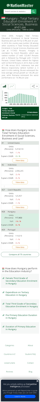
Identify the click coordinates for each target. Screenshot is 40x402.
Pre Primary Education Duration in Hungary (21, 316)
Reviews (9, 371)
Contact (30, 363)
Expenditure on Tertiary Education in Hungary (17, 293)
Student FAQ (30, 354)
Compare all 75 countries (20, 254)
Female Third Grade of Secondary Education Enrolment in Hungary (21, 281)
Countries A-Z (9, 354)
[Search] (33, 11)
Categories (9, 345)
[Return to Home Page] (20, 5)
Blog (30, 371)
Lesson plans (9, 363)
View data (20, 160)
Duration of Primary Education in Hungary (21, 328)
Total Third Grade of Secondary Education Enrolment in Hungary (22, 305)
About (30, 345)
